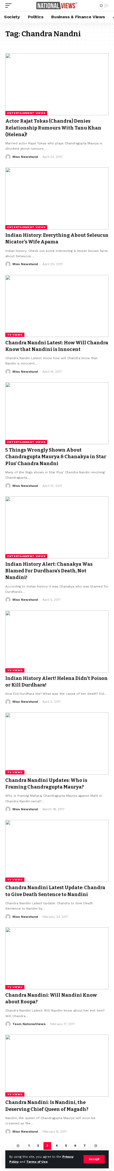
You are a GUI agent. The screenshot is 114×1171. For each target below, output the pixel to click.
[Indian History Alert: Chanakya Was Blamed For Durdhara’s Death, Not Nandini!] (57, 527)
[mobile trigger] (9, 5)
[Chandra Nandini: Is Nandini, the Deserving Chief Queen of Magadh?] (57, 1066)
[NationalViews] (57, 6)
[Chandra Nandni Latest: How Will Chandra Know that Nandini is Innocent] (57, 306)
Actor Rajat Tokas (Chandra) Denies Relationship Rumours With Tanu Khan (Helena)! (53, 127)
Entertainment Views (26, 113)
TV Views (15, 334)
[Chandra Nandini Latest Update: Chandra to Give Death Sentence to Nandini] (57, 851)
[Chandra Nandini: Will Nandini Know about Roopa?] (57, 958)
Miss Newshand (25, 157)
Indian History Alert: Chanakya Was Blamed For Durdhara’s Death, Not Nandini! (49, 570)
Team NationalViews (29, 1024)
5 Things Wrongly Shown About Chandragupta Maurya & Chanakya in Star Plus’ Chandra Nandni (55, 456)
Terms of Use (36, 1162)
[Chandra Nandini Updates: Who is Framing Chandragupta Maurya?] (57, 743)
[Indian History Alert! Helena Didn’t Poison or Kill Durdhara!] (57, 642)
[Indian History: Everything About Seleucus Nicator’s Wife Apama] (57, 198)
